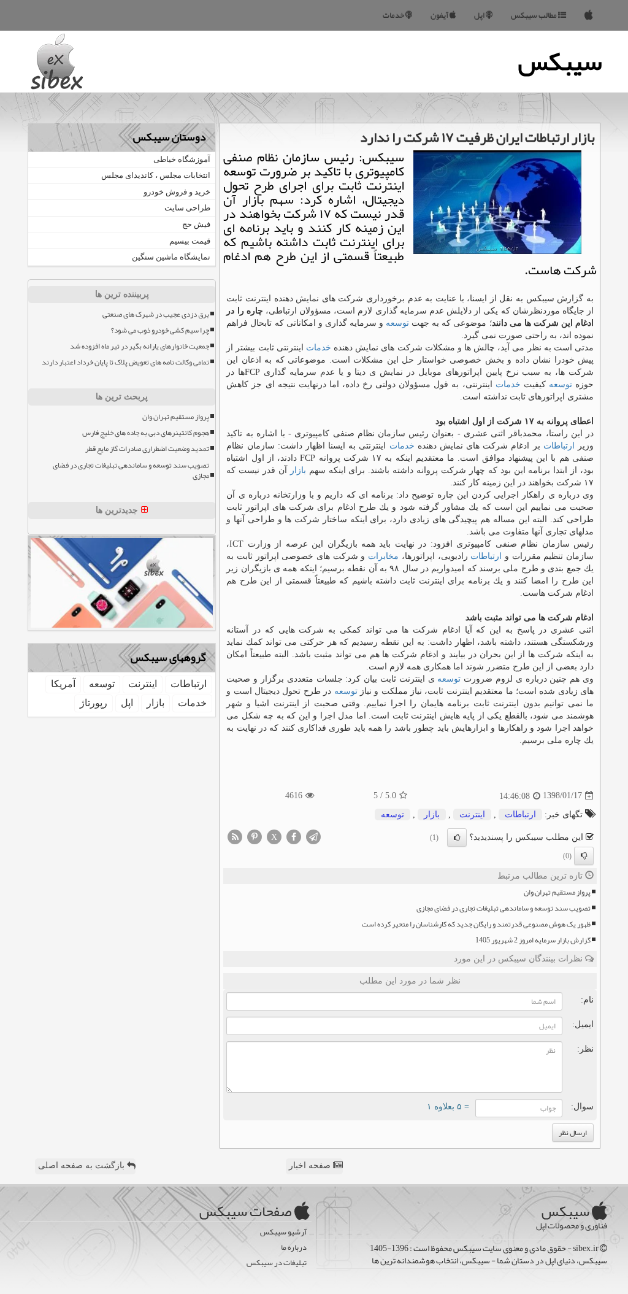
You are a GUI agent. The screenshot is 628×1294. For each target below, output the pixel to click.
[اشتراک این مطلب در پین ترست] (254, 836)
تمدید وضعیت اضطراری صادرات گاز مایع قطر (147, 449)
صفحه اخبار (311, 1165)
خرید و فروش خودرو (177, 191)
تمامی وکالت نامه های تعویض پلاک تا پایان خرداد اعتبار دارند (125, 362)
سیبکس (560, 61)
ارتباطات (559, 445)
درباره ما (294, 1248)
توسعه (397, 323)
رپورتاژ (93, 703)
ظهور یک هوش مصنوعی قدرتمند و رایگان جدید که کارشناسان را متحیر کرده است (476, 924)
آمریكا (63, 684)
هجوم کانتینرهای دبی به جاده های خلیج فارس (145, 433)
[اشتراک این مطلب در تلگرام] (313, 836)
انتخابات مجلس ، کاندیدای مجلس (155, 175)
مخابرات (383, 556)
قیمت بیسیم (189, 240)
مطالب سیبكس (534, 15)
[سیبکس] (588, 15)
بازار (298, 470)
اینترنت (472, 814)
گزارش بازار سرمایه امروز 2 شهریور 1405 (533, 940)
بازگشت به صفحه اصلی (82, 1165)
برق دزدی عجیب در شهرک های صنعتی (155, 314)
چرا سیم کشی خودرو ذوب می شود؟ (160, 330)
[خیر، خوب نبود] (584, 856)
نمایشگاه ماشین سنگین (171, 256)
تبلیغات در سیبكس (277, 1263)
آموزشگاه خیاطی (181, 159)
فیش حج (196, 224)
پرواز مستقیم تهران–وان (557, 892)
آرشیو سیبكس (283, 1232)
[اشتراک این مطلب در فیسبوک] (293, 836)
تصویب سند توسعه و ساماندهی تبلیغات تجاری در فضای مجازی (503, 908)
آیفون (440, 15)
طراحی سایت (187, 207)
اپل (480, 15)
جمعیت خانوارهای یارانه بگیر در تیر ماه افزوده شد (139, 346)
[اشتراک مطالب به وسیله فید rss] (234, 836)
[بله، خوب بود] (457, 837)
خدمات (394, 15)
